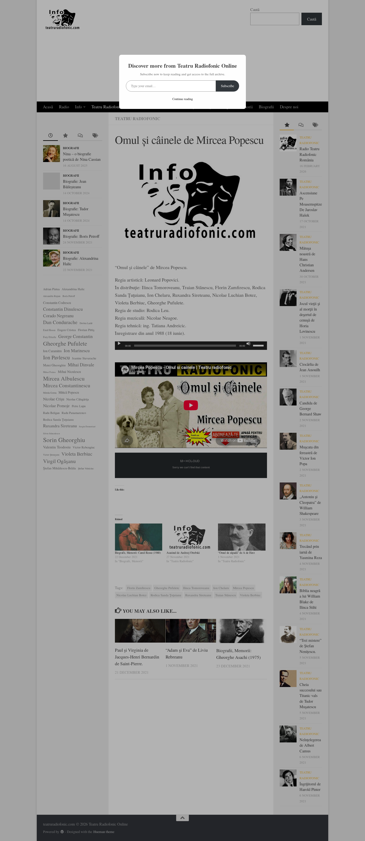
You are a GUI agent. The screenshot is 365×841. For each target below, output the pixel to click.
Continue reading (182, 99)
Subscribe (227, 86)
